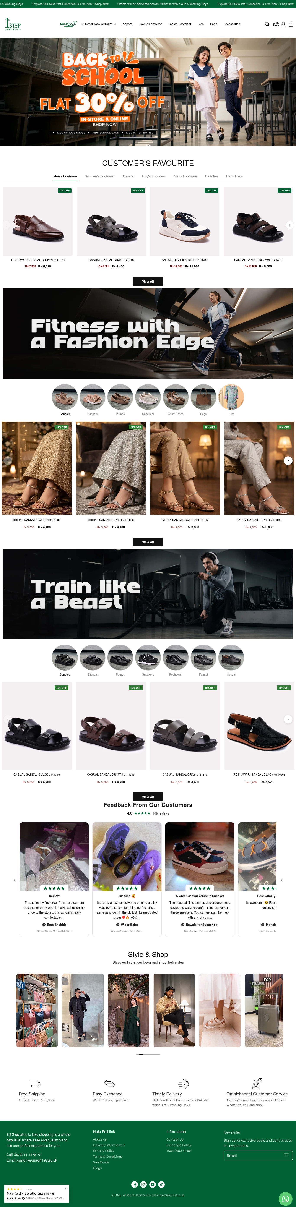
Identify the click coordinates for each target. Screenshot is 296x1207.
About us (100, 1139)
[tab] (146, 146)
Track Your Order (179, 1151)
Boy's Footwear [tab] (154, 176)
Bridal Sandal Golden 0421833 (36, 520)
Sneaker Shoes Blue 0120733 (185, 260)
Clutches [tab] (211, 176)
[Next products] (288, 460)
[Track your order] (276, 24)
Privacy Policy (103, 1151)
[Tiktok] (161, 1184)
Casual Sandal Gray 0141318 (111, 260)
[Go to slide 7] (158, 1054)
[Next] (290, 225)
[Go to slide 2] (141, 1054)
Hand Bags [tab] (234, 176)
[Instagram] (143, 1184)
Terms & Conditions (107, 1156)
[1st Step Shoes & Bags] (148, 94)
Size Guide (101, 1162)
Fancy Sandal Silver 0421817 (259, 520)
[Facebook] (134, 1184)
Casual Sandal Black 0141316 (36, 774)
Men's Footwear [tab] (65, 176)
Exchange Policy (178, 1145)
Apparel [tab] (128, 176)
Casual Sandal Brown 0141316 (111, 774)
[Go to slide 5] (151, 1054)
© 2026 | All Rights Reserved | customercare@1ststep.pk (148, 1195)
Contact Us (174, 1139)
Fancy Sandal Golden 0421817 (185, 520)
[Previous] (6, 225)
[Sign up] (286, 1155)
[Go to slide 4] (148, 1054)
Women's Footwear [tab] (100, 176)
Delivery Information (109, 1145)
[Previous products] (7, 460)
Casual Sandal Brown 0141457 (258, 260)
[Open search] (267, 24)
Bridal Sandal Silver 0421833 (111, 520)
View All (148, 281)
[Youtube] (152, 1184)
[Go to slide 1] (137, 1054)
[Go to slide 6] (155, 1054)
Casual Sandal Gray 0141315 (185, 774)
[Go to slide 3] (144, 1054)
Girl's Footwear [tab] (185, 176)
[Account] (283, 24)
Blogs (97, 1168)
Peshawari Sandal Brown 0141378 (38, 260)
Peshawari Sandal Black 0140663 (259, 774)
